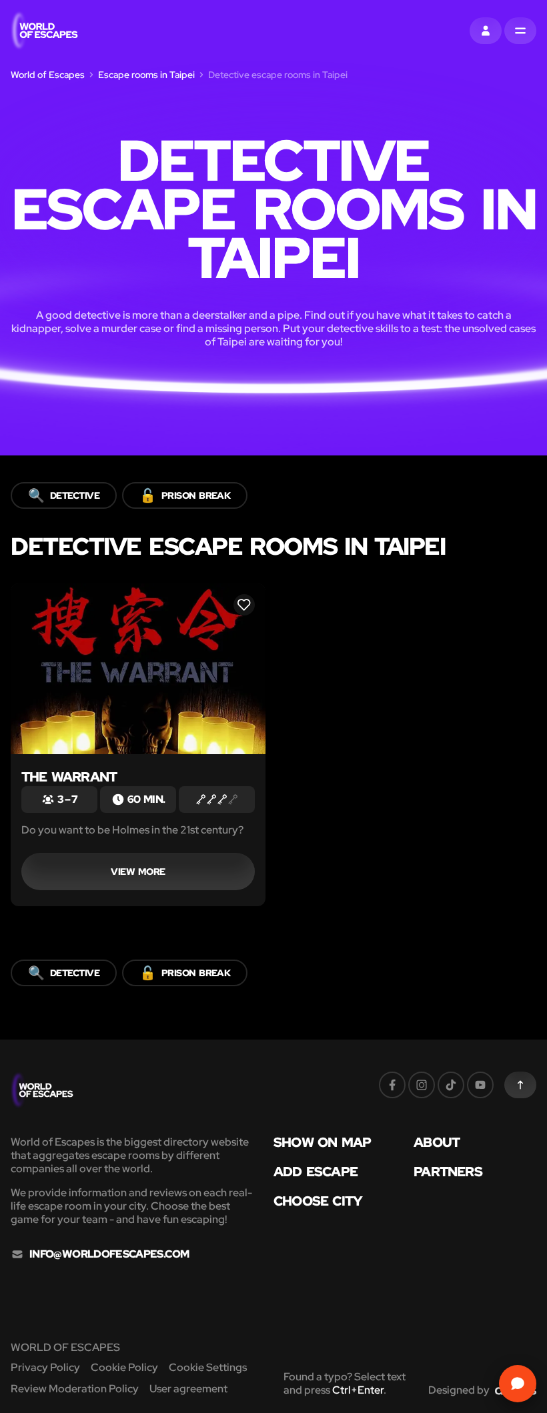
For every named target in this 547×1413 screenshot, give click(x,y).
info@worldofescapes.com (109, 1254)
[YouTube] (480, 1085)
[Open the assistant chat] (517, 1383)
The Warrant (69, 777)
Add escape (316, 1171)
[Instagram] (421, 1085)
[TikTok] (451, 1085)
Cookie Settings (208, 1367)
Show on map (322, 1142)
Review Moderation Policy (75, 1389)
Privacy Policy (45, 1367)
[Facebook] (392, 1085)
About (437, 1142)
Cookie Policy (124, 1367)
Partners (448, 1171)
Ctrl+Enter (358, 1390)
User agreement (188, 1389)
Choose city (318, 1201)
